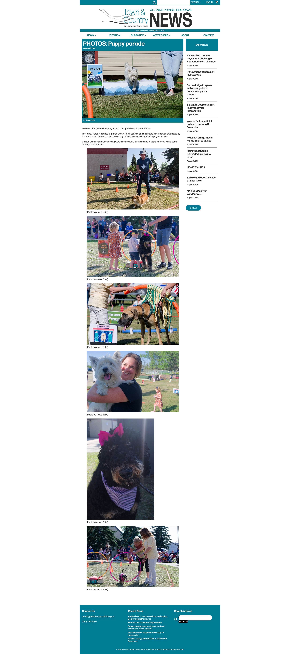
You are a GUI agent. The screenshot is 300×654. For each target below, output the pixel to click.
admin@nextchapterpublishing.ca (98, 616)
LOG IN (209, 2)
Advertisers (160, 35)
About (185, 35)
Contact (208, 35)
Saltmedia (180, 649)
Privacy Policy (140, 649)
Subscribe (137, 35)
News (90, 35)
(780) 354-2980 (89, 621)
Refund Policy (151, 649)
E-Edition (114, 35)
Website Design (168, 649)
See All (193, 207)
